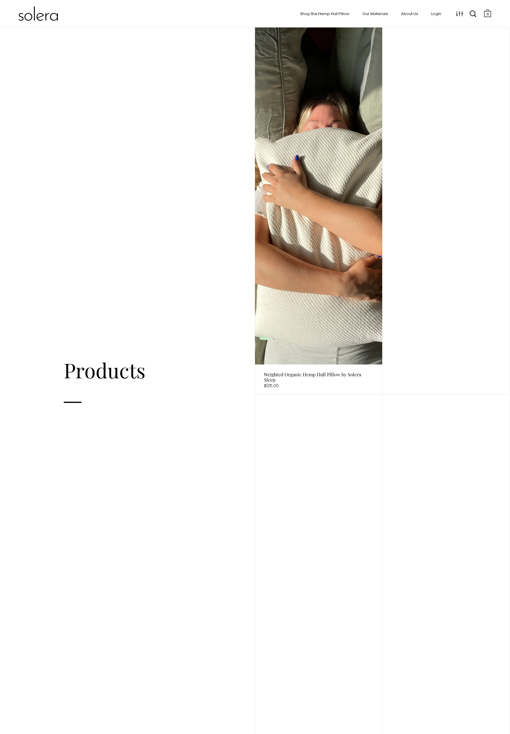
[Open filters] (459, 13)
